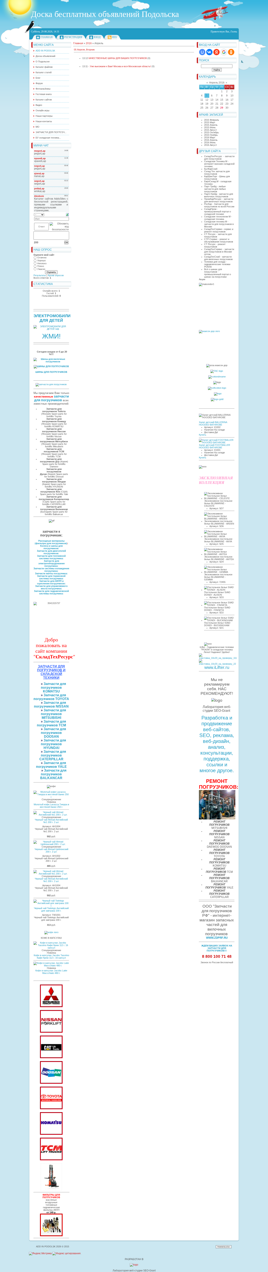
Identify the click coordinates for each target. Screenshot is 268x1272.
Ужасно (41, 269)
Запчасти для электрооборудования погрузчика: (51, 563)
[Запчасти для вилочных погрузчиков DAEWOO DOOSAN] (51, 1083)
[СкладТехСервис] (51, 1189)
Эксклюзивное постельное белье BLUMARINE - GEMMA (218, 577)
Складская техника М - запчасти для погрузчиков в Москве (219, 224)
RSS (114, 37)
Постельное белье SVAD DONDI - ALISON (217, 593)
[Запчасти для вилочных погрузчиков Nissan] (51, 1032)
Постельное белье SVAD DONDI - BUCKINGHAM (217, 624)
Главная (47, 37)
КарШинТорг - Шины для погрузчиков (217, 177)
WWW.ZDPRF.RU (217, 937)
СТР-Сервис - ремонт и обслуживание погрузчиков (218, 240)
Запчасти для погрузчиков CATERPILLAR (52, 755)
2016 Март (209, 137)
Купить (202, 434)
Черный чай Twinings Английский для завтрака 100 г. (51, 909)
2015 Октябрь (211, 132)
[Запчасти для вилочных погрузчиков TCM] (51, 1159)
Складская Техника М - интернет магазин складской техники (219, 164)
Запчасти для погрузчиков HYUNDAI (53, 744)
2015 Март (209, 122)
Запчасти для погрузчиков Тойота (54, 410)
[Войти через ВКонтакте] (209, 52)
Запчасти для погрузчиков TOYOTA (51, 697)
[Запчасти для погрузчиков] (51, 1057)
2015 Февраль (211, 120)
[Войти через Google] (223, 52)
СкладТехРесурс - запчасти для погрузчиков (219, 157)
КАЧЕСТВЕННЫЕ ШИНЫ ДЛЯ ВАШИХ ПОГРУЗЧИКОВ (118, 58)
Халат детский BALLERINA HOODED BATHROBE (213, 423)
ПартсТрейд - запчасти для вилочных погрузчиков (218, 195)
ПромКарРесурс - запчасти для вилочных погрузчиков (218, 200)
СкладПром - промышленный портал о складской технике (217, 211)
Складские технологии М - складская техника (218, 217)
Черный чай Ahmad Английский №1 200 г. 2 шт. (51, 820)
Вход (97, 37)
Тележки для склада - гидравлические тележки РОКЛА (217, 264)
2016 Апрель (211, 140)
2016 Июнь (210, 142)
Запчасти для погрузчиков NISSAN (51, 704)
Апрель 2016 (216, 82)
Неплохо (41, 263)
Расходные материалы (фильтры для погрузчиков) (51, 542)
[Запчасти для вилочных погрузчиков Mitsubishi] (51, 1006)
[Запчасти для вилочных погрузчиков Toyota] (51, 1108)
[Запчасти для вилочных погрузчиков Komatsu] (51, 1134)
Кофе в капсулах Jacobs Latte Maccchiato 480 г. (51, 971)
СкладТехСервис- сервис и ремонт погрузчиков (218, 230)
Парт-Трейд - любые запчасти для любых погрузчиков (215, 189)
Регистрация (73, 37)
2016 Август (210, 145)
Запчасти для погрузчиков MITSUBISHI (53, 713)
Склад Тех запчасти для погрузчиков (217, 172)
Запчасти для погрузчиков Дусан (51, 471)
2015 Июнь (210, 127)
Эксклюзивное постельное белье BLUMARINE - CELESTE (218, 503)
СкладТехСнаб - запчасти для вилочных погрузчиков (218, 257)
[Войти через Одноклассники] (231, 52)
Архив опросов (56, 275)
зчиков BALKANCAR (51, 776)
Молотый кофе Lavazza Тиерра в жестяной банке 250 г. (51, 805)
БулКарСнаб (210, 169)
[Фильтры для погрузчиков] (51, 1235)
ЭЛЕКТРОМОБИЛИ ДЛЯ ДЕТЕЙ (52, 318)
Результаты (40, 275)
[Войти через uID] (202, 52)
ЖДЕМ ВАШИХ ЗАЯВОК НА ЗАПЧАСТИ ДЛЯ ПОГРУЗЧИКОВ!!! (216, 948)
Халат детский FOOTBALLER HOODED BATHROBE (214, 446)
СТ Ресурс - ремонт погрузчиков (214, 245)
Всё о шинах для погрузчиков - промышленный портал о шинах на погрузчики (217, 273)
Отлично (41, 257)
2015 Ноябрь (211, 135)
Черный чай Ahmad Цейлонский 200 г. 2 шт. (51, 850)
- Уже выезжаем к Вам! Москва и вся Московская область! (119, 66)
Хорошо (41, 260)
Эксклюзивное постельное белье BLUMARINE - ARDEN (219, 522)
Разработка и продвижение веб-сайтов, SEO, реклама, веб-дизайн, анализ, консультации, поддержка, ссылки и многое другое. (216, 744)
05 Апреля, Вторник (84, 49)
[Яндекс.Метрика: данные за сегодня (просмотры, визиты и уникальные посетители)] (40, 1253)
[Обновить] (67, 214)
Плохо (40, 266)
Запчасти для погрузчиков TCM (51, 723)
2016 (89, 43)
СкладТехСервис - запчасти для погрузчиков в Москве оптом (219, 251)
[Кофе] (51, 932)
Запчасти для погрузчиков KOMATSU (53, 687)
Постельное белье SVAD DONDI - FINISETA (217, 608)
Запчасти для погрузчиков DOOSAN (53, 732)
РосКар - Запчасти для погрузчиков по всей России (219, 205)
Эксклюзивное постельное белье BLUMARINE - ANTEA (219, 557)
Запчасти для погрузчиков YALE (51, 764)
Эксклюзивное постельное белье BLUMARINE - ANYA (218, 540)
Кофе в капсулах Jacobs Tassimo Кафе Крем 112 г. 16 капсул (51, 956)
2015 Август (210, 130)
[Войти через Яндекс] (216, 52)
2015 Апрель (211, 125)
